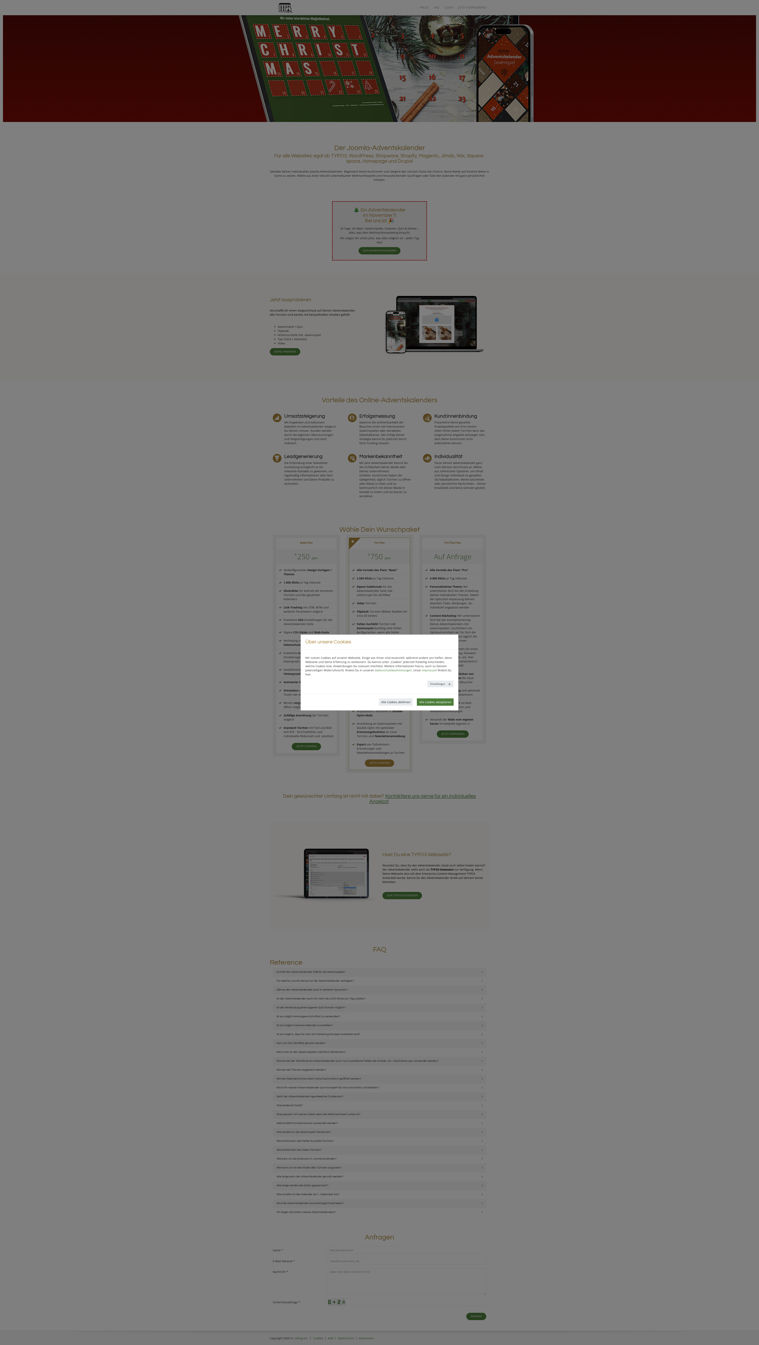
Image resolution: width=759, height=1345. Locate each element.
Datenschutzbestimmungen (393, 670)
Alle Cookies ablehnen (396, 702)
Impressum (429, 670)
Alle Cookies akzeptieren (435, 702)
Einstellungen (437, 684)
